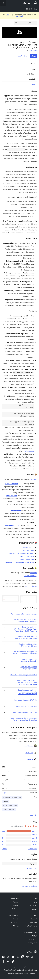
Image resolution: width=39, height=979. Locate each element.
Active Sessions (11, 484)
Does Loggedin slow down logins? (24, 712)
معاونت (32, 84)
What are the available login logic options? (28, 668)
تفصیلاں (32, 64)
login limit (5, 801)
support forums (31, 586)
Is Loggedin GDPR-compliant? (26, 706)
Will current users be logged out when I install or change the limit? (24, 653)
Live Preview (22, 56)
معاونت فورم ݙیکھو (31, 868)
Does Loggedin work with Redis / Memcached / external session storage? (27, 692)
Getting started (28, 548)
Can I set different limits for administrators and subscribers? (25, 637)
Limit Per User (11, 496)
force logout (6, 797)
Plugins (15, 905)
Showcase (14, 898)
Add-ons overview (27, 559)
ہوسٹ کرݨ (33, 905)
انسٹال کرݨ (31, 74)
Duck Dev (29, 753)
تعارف (35, 898)
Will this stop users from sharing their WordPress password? (25, 620)
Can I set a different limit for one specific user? (28, 645)
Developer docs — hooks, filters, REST (19, 562)
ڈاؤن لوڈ (33, 56)
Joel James (33, 51)
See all (4, 849)
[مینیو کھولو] (3, 3)
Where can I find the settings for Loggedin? (28, 660)
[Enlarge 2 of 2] (16, 598)
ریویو (33, 69)
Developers (33, 922)
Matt (34, 936)
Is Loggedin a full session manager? (24, 614)
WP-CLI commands (27, 556)
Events (15, 919)
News (35, 902)
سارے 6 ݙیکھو (5, 792)
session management (9, 809)
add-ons (34, 479)
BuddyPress (31, 943)
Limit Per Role (15, 510)
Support (34, 919)
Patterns (15, 909)
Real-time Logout (12, 525)
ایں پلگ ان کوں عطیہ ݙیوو (29, 886)
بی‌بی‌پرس (32, 939)
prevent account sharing (10, 805)
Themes (15, 902)
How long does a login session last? (23, 675)
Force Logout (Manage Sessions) (21, 553)
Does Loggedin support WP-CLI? (25, 700)
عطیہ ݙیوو (14, 922)
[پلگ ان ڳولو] (16, 23)
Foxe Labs (29, 759)
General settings (28, 550)
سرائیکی (29, 952)
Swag (15, 926)
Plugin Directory (31, 9)
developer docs (28, 451)
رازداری (34, 909)
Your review (32, 849)
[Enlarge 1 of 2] (34, 598)
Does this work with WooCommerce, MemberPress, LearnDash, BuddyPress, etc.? (25, 629)
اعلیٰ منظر (33, 815)
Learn (35, 915)
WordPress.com (30, 932)
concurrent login (16, 797)
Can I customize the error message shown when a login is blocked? (24, 719)
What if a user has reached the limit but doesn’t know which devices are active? (27, 682)
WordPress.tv (31, 926)
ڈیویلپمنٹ (32, 79)
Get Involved (13, 915)
